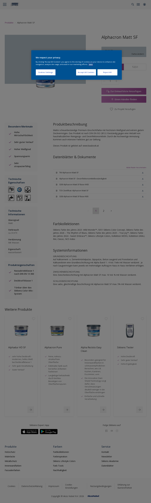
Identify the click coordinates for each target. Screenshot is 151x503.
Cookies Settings (45, 72)
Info (91, 64)
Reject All (107, 72)
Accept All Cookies (86, 72)
